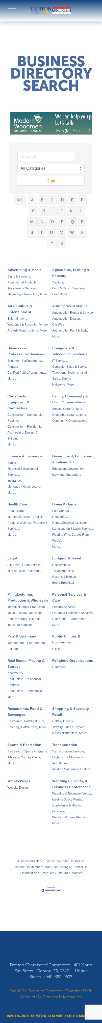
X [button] (82, 232)
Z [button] (62, 243)
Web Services (18, 781)
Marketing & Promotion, (23, 294)
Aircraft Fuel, (60, 763)
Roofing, (13, 420)
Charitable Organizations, (69, 414)
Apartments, (15, 673)
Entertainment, (17, 318)
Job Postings (61, 867)
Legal (12, 558)
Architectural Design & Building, (22, 435)
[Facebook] (37, 948)
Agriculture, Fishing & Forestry (70, 273)
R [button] (82, 222)
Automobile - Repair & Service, (73, 312)
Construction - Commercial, (25, 414)
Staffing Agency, (32, 360)
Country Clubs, (31, 757)
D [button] (62, 200)
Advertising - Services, (22, 288)
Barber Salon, (78, 619)
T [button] (41, 232)
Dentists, (38, 517)
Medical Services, (19, 517)
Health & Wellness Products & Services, (27, 525)
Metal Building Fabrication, (25, 613)
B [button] (42, 200)
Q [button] (72, 222)
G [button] (33, 211)
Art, (9, 330)
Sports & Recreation (24, 745)
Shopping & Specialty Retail (70, 712)
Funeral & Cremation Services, (72, 613)
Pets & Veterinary (21, 636)
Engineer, (13, 360)
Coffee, (57, 721)
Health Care (17, 504)
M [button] (31, 222)
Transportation (64, 745)
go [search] (53, 181)
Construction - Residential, (25, 426)
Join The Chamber (69, 873)
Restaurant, (15, 721)
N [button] (42, 222)
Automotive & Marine (70, 306)
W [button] (72, 232)
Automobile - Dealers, (66, 318)
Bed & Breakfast (63, 582)
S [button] (31, 232)
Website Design (18, 787)
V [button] (61, 232)
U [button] (51, 232)
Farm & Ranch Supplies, (68, 288)
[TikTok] (65, 948)
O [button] (52, 222)
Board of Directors (45, 991)
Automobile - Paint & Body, (70, 330)
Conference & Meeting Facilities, (67, 808)
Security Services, (64, 607)
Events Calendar (56, 861)
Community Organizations (69, 420)
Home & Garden (65, 504)
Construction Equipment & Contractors (18, 402)
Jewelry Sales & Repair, (68, 727)
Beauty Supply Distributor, (24, 619)
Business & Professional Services (25, 351)
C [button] (52, 200)
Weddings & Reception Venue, (28, 324)
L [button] (81, 211)
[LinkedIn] (56, 948)
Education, (59, 468)
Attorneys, (14, 565)
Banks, (12, 463)
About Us (17, 991)
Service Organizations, (67, 409)
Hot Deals (76, 861)
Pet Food (13, 649)
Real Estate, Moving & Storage (26, 663)
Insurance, (14, 480)
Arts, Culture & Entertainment (19, 309)
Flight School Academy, (67, 757)
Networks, (59, 384)
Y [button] (52, 243)
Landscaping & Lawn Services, (73, 528)
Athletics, (13, 757)
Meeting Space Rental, (67, 799)
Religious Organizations (72, 661)
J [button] (62, 211)
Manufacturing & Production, (26, 607)
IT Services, (60, 360)
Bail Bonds (34, 571)
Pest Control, (61, 511)
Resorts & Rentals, (64, 577)
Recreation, (15, 751)
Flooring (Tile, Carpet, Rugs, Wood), (71, 537)
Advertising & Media (24, 270)
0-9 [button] (20, 200)
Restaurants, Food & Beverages (24, 712)
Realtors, (13, 685)
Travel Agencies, (63, 571)
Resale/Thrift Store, (65, 733)
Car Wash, (59, 324)
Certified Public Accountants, (26, 372)
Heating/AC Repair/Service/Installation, (70, 520)
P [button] (62, 222)
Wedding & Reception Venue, (72, 793)
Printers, (13, 366)
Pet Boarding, (36, 643)
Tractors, (58, 282)
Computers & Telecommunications (69, 351)
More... (44, 294)
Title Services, (16, 571)
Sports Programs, (36, 751)
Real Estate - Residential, (24, 679)
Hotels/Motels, (61, 565)
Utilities (57, 649)
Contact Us (80, 867)
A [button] (32, 200)
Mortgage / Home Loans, (24, 486)
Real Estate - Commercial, (25, 691)
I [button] (52, 211)
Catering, (13, 727)
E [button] (72, 200)
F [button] (82, 200)
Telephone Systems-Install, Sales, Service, (70, 375)
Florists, (68, 721)
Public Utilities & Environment (66, 639)
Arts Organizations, (26, 330)
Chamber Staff (77, 991)
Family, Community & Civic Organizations (70, 399)
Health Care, (16, 511)
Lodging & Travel (66, 558)
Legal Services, (32, 565)
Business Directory (29, 861)
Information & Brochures (38, 873)
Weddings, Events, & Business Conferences (71, 784)
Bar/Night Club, (34, 721)
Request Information (62, 997)
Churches (58, 667)
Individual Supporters (66, 474)
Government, (76, 468)
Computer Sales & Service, (70, 366)
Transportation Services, (68, 751)
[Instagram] (46, 948)
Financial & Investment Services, (22, 471)
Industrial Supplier (19, 625)
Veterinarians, (16, 643)
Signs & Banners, (19, 276)
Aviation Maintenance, (67, 769)
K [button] (71, 211)
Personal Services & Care (69, 597)
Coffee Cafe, (29, 727)
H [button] (43, 211)
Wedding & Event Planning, (70, 817)
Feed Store (59, 294)
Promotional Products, (22, 282)
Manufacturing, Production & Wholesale (27, 597)
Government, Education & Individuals (72, 459)
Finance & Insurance (24, 456)
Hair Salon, (59, 619)
